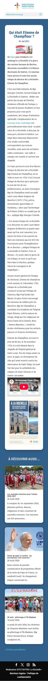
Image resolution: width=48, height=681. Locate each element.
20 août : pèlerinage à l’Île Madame (21, 617)
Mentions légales (18, 673)
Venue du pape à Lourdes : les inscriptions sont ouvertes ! (19, 557)
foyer (12, 57)
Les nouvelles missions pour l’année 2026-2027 (22, 495)
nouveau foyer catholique (19, 123)
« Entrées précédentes (15, 649)
